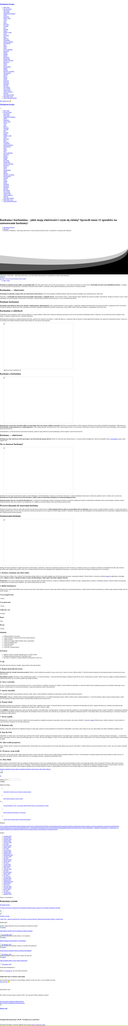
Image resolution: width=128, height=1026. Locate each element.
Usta (19, 829)
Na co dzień (30, 828)
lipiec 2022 (6, 867)
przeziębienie (114, 439)
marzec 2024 (7, 847)
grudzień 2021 (7, 878)
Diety (42, 826)
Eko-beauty (62, 826)
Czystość (34, 826)
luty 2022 (6, 875)
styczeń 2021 (7, 892)
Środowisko (26, 826)
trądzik (92, 720)
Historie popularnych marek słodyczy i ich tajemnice (13, 940)
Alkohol (11, 826)
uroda (33, 769)
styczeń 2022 (7, 877)
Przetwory (80, 828)
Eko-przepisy (104, 826)
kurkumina (8, 769)
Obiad (39, 828)
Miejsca (25, 828)
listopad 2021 (7, 880)
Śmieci (15, 826)
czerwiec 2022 (7, 869)
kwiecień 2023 (7, 859)
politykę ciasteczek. (36, 1024)
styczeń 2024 (7, 850)
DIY (45, 826)
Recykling (86, 828)
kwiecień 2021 (7, 888)
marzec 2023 (7, 861)
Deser (39, 826)
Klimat (5, 828)
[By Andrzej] (3, 927)
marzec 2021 (7, 889)
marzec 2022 (7, 873)
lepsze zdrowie (15, 769)
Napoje (36, 828)
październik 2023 (8, 855)
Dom (54, 826)
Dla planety (49, 826)
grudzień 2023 (7, 852)
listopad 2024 (7, 841)
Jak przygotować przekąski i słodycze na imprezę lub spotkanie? (16, 950)
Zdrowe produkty (48, 829)
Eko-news (91, 826)
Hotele (114, 826)
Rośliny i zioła (93, 828)
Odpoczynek (49, 828)
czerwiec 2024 (7, 842)
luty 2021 (6, 891)
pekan (108, 576)
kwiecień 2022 (7, 872)
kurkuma (2, 769)
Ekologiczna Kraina (7, 4)
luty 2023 (6, 863)
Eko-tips (110, 826)
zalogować (9, 971)
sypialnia (6, 829)
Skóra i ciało (108, 828)
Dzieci (57, 826)
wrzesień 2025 (7, 836)
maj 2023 (6, 858)
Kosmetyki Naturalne (12, 828)
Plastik (64, 828)
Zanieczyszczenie (38, 829)
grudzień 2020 (7, 894)
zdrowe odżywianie (40, 769)
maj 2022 (6, 870)
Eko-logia (85, 826)
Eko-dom (67, 826)
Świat (30, 826)
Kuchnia (20, 828)
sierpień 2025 (7, 838)
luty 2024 (6, 848)
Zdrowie (55, 829)
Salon (103, 828)
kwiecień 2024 (7, 845)
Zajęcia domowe (29, 829)
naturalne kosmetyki (25, 769)
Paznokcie (59, 828)
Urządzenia (15, 829)
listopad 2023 (7, 853)
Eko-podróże (97, 826)
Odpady (43, 828)
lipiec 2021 (6, 884)
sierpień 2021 (7, 883)
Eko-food (6, 229)
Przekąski (75, 828)
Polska (67, 828)
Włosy (23, 829)
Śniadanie (20, 826)
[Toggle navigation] (0, 108)
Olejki (54, 828)
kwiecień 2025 (7, 839)
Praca (70, 828)
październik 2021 (8, 881)
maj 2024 (6, 844)
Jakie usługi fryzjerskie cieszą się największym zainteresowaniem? (16, 931)
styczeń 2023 (7, 864)
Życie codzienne (4, 826)
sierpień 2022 (7, 866)
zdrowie (48, 769)
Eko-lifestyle (79, 826)
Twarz (10, 829)
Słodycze (99, 828)
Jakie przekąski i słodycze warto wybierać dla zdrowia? (13, 960)
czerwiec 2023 (7, 856)
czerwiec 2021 (7, 886)
